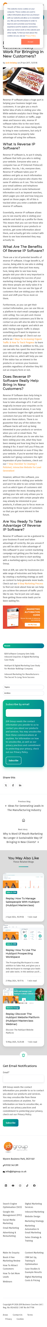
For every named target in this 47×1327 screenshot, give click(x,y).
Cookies (20, 1319)
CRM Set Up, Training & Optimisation (31, 1261)
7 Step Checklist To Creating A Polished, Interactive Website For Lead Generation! (22, 467)
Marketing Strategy (34, 1221)
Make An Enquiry (11, 1252)
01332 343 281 (11, 1165)
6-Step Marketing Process (30, 583)
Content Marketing (34, 1252)
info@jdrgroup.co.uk (15, 1171)
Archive (7, 693)
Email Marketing (11, 1228)
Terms (30, 1315)
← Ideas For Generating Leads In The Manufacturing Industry (24, 808)
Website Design (32, 1216)
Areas (5, 1315)
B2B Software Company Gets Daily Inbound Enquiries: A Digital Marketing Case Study (21, 657)
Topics (7, 687)
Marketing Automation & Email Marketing (33, 1229)
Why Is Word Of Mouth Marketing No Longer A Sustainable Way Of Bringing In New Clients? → (23, 838)
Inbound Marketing (34, 1211)
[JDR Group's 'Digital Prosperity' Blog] (23, 820)
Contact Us (17, 1315)
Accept (30, 42)
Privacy (8, 1319)
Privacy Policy (31, 36)
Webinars (7, 1281)
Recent (7, 646)
